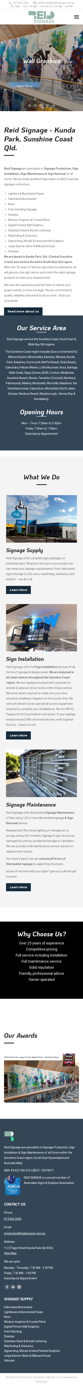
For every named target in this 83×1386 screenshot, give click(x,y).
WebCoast (41, 1381)
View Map (10, 1253)
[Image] (41, 519)
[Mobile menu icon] (76, 17)
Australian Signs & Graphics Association (49, 1183)
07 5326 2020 (21, 2)
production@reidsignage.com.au (56, 2)
